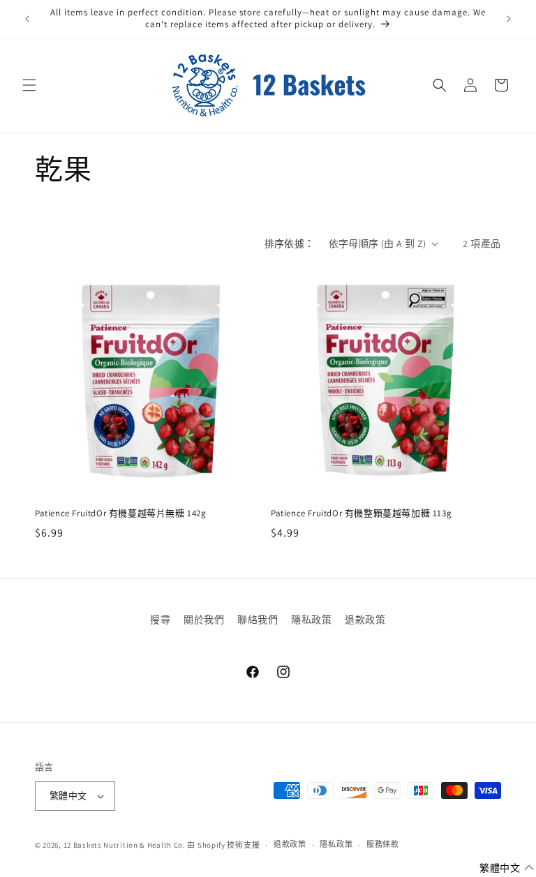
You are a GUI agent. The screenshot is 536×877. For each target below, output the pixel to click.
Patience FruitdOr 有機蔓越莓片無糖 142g (121, 513)
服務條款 (382, 844)
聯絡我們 (257, 619)
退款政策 (365, 619)
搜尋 (160, 619)
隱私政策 (311, 619)
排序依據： (290, 243)
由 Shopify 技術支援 (223, 845)
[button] (29, 85)
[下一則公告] (508, 18)
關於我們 (204, 619)
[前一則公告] (27, 18)
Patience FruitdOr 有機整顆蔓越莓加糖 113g (361, 513)
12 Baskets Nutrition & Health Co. (125, 845)
